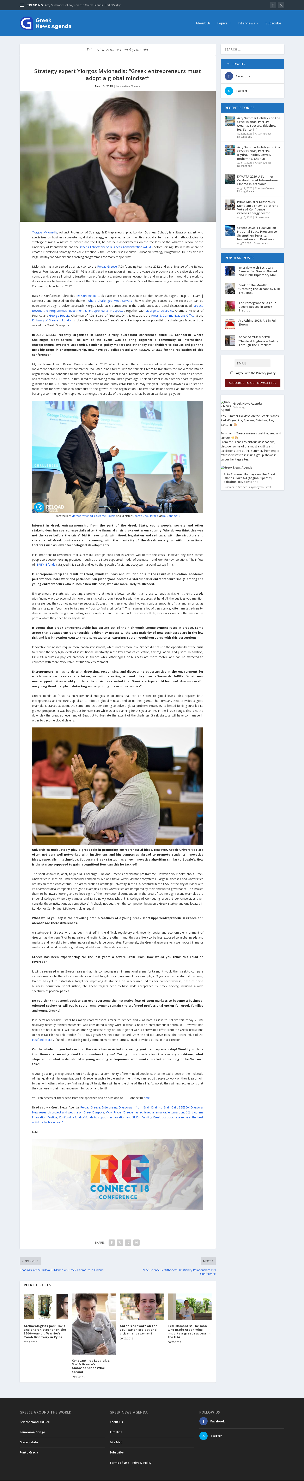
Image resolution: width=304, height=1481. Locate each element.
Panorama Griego (32, 1432)
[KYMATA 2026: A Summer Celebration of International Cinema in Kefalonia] (230, 179)
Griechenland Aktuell (35, 1422)
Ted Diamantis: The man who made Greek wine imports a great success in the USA (189, 1331)
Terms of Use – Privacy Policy (131, 1463)
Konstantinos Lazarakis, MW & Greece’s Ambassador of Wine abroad (91, 1366)
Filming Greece (246, 191)
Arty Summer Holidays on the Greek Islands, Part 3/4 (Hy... (83, 5)
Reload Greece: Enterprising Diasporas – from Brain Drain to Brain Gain (128, 1107)
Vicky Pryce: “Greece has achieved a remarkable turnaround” (146, 1112)
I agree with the (255, 373)
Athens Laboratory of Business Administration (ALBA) (116, 247)
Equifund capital (42, 1040)
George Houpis (59, 315)
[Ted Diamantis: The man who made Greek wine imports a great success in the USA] (190, 1306)
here (147, 1098)
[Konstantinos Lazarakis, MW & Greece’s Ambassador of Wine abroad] (94, 1324)
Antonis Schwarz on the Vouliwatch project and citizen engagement (138, 1329)
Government (262, 217)
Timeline (116, 1432)
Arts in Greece (263, 133)
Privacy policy (266, 373)
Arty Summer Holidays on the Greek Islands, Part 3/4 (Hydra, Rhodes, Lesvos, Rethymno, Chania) (258, 153)
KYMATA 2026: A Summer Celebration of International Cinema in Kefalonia (258, 180)
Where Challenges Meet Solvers (109, 301)
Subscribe (273, 23)
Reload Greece (107, 266)
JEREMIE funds (45, 564)
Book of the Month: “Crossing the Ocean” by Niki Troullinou (259, 289)
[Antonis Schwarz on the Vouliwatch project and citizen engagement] (142, 1306)
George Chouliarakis (159, 311)
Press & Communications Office (172, 315)
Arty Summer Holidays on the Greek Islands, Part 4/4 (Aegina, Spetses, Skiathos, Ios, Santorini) (258, 123)
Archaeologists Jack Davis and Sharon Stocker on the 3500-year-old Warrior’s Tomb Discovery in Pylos (45, 1331)
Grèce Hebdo (29, 1442)
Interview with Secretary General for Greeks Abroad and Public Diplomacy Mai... (258, 271)
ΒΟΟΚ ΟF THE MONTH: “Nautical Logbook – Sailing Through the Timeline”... (258, 341)
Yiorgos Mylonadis (44, 232)
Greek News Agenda (247, 403)
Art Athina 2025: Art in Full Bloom (257, 322)
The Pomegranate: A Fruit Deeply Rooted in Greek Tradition (257, 306)
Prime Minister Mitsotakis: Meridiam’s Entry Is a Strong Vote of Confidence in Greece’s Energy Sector (257, 207)
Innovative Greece (128, 86)
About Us (203, 23)
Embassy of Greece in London (52, 320)
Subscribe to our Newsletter (252, 383)
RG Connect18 (86, 296)
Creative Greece (264, 188)
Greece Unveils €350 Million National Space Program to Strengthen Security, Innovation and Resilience (257, 233)
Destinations (244, 136)
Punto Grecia (29, 1452)
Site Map (116, 1442)
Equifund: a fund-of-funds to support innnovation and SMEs (99, 1117)
